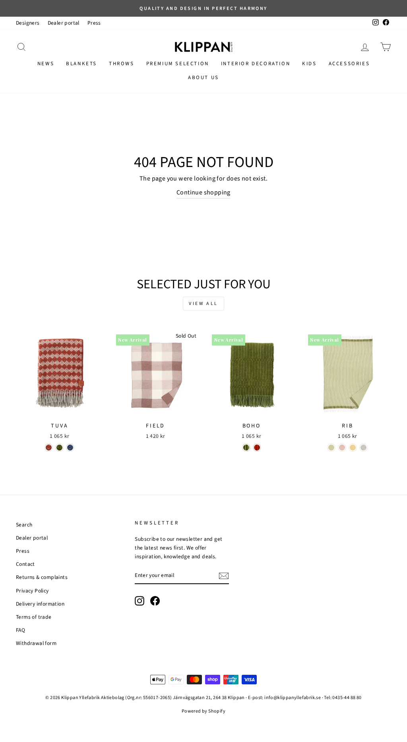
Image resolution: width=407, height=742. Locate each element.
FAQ (20, 630)
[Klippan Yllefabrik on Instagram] (139, 601)
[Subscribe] (224, 576)
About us (203, 77)
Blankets (81, 63)
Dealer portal (63, 23)
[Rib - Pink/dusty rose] (342, 447)
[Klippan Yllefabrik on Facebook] (155, 601)
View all (203, 303)
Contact (25, 564)
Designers (28, 23)
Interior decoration (255, 63)
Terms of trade (34, 617)
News (45, 63)
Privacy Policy (32, 590)
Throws (121, 63)
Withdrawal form (36, 643)
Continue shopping (203, 192)
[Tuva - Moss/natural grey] (59, 447)
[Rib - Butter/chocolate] (353, 447)
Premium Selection (177, 63)
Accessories (349, 63)
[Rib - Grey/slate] (363, 447)
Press (94, 23)
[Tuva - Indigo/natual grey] (70, 447)
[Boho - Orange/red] (257, 447)
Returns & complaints (42, 577)
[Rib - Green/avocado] (331, 447)
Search (24, 524)
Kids (309, 63)
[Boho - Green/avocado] (246, 447)
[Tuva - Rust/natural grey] (48, 447)
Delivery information (40, 604)
